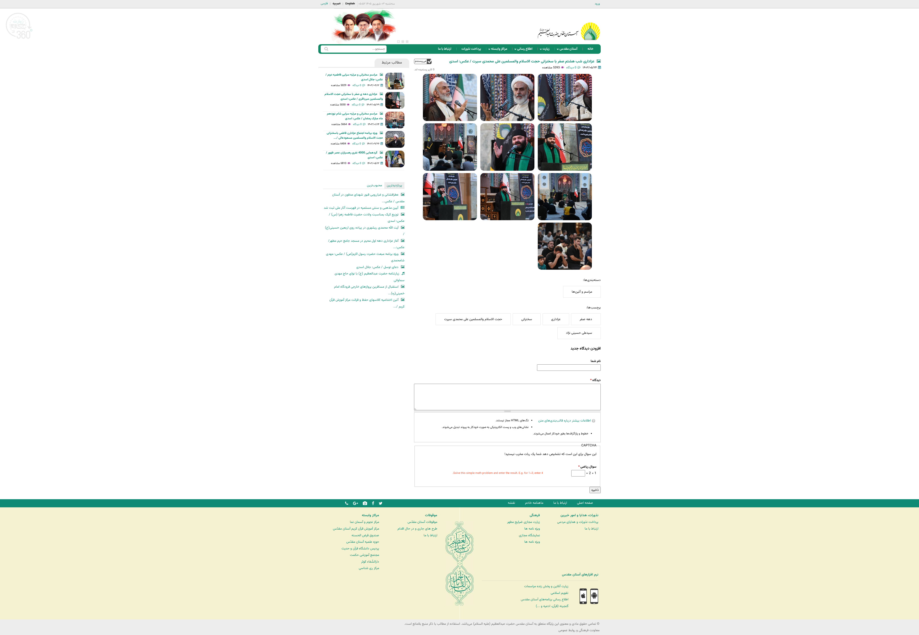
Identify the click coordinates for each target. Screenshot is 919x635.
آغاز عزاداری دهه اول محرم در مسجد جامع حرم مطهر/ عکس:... (366, 244)
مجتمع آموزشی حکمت (364, 555)
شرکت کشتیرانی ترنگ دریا (16, 584)
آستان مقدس (570, 50)
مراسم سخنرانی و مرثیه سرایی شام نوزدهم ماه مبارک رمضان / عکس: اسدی (355, 116)
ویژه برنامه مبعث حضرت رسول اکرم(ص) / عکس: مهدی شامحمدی (365, 257)
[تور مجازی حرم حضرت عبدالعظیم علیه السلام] (19, 39)
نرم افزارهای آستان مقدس (580, 574)
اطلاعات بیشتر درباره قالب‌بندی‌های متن (564, 420)
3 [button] (398, 41)
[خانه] (569, 25)
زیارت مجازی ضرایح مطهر (523, 522)
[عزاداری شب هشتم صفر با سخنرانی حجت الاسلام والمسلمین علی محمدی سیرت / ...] (565, 97)
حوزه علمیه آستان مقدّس (362, 541)
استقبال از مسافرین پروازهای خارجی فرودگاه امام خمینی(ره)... (369, 290)
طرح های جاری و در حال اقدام (417, 528)
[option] (363, 26)
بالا (423, 61)
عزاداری (555, 319)
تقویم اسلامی (559, 593)
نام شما (596, 361)
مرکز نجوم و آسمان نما (364, 522)
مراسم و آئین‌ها (582, 291)
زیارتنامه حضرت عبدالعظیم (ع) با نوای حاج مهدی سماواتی (369, 277)
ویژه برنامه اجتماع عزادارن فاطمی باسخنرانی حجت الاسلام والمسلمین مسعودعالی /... (355, 135)
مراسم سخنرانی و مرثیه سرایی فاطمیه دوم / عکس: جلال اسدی (354, 77)
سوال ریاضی (587, 466)
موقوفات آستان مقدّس (422, 522)
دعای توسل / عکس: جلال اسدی (377, 267)
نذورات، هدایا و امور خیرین (579, 515)
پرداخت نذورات (471, 48)
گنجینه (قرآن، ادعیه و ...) (552, 606)
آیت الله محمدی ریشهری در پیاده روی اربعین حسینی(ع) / (364, 231)
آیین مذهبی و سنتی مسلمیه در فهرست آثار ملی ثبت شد (361, 207)
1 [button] (407, 41)
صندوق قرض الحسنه (365, 535)
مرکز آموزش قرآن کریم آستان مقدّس (356, 528)
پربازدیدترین (394, 185)
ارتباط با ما (444, 48)
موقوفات (431, 515)
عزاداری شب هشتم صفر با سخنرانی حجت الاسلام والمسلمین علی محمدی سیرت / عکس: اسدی (521, 62)
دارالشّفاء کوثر (370, 561)
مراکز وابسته (500, 50)
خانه (590, 48)
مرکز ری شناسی (369, 568)
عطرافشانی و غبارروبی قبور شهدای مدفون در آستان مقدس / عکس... (368, 198)
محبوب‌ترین (374, 185)
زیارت (547, 50)
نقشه (511, 502)
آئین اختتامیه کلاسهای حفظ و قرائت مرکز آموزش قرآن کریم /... (366, 303)
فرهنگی (535, 515)
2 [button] (402, 41)
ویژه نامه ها (532, 528)
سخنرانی (526, 319)
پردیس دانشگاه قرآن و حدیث (360, 548)
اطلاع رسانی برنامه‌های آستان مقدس (544, 599)
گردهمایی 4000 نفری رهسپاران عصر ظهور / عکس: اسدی (354, 155)
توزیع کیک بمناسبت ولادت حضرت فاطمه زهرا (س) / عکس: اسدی (366, 218)
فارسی (324, 3)
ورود (597, 3)
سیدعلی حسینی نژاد (579, 332)
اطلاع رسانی (526, 50)
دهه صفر (586, 319)
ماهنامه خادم (534, 502)
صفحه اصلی (585, 502)
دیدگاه (595, 380)
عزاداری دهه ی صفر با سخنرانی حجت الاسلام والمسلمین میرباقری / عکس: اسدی (354, 96)
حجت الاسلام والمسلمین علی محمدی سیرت (473, 319)
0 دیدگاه (571, 67)
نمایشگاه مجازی (529, 535)
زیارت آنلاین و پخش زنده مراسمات (546, 586)
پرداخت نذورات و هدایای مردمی (577, 522)
